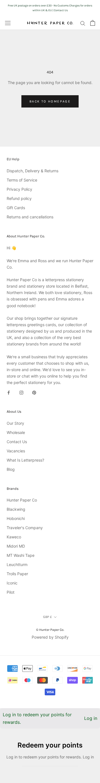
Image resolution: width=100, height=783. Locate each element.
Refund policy (19, 198)
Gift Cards (16, 207)
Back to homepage (50, 101)
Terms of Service (22, 180)
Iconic (12, 583)
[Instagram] (21, 392)
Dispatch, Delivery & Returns (32, 170)
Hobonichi (16, 518)
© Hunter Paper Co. (50, 630)
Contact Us (17, 441)
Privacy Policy (19, 189)
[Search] (82, 23)
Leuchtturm (17, 564)
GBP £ (47, 617)
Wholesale (16, 432)
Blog (11, 469)
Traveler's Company (25, 527)
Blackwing (16, 509)
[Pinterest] (34, 392)
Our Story (15, 423)
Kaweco (14, 536)
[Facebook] (9, 392)
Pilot (10, 592)
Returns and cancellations (30, 216)
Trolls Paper (17, 573)
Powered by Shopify (50, 637)
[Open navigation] (8, 23)
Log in (90, 718)
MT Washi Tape (20, 555)
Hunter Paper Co (22, 500)
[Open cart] (92, 23)
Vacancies (16, 450)
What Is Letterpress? (25, 460)
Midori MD (16, 546)
